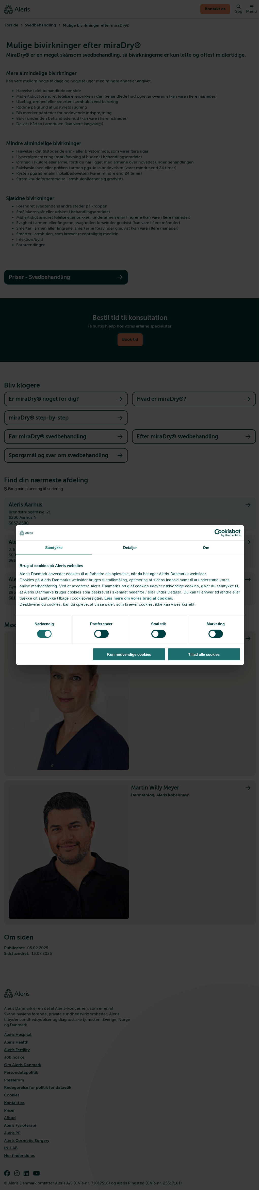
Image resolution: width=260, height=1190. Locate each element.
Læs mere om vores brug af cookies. (138, 598)
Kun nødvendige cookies (129, 654)
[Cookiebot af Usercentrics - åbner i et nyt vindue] (218, 533)
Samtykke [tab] (54, 547)
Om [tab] (206, 547)
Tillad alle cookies (204, 654)
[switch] (101, 634)
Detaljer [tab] (130, 547)
